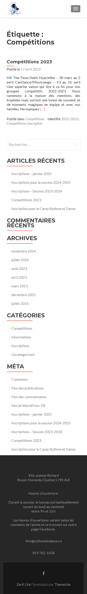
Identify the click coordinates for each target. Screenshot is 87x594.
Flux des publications (27, 388)
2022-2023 (69, 119)
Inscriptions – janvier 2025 (31, 173)
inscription (34, 123)
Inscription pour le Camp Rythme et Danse (43, 208)
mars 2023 (19, 286)
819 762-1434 (44, 553)
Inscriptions (20, 346)
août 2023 (19, 268)
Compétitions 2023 (29, 61)
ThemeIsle (62, 584)
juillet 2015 (20, 303)
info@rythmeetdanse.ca (43, 541)
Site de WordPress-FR (28, 405)
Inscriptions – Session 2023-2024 (36, 191)
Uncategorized (22, 354)
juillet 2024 (20, 260)
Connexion (19, 379)
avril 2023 (19, 277)
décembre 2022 (23, 295)
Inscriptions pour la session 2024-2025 (40, 182)
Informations (21, 337)
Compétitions (34, 119)
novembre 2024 (23, 251)
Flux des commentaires (28, 397)
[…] (42, 109)
